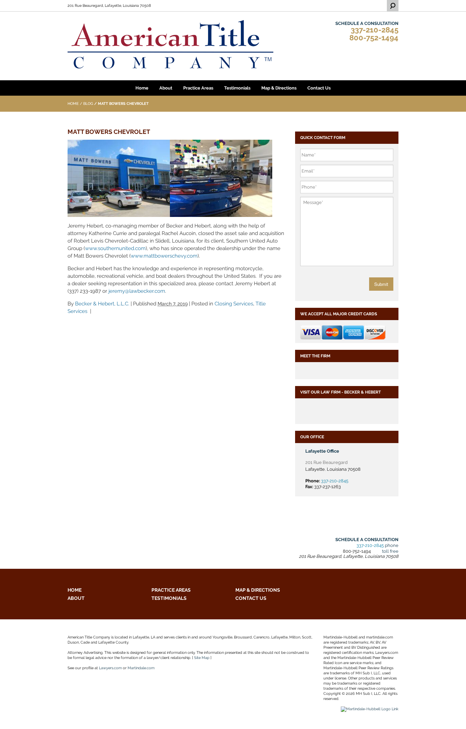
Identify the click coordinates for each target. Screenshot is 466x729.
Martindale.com (141, 668)
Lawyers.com (110, 668)
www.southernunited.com (115, 248)
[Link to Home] (171, 43)
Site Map (201, 658)
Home (73, 103)
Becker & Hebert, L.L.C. (102, 304)
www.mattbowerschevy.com (164, 256)
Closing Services (234, 304)
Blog (88, 103)
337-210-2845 (374, 30)
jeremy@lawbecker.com (136, 291)
